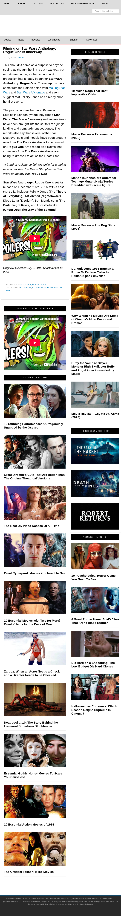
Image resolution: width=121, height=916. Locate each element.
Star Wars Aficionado (31, 92)
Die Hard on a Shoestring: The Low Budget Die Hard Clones (93, 664)
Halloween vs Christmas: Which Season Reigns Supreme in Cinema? (94, 710)
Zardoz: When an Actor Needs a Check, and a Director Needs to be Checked (32, 673)
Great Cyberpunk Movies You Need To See (34, 573)
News (43, 285)
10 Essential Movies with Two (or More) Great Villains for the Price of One (32, 622)
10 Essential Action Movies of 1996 (29, 824)
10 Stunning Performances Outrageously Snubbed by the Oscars (33, 425)
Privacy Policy (49, 904)
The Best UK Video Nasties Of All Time (31, 526)
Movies (36, 285)
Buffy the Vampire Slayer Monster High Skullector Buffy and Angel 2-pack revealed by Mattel (93, 368)
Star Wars (25, 288)
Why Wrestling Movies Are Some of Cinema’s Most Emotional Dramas (94, 319)
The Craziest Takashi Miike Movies (29, 871)
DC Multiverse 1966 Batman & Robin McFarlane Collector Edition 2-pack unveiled (92, 272)
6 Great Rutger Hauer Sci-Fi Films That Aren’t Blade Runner (95, 621)
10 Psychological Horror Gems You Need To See (93, 577)
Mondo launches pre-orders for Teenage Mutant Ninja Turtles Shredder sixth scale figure (93, 181)
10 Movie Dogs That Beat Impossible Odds (89, 92)
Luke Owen (25, 285)
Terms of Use (33, 904)
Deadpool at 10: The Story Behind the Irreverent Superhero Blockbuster (31, 724)
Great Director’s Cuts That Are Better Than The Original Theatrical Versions (34, 476)
